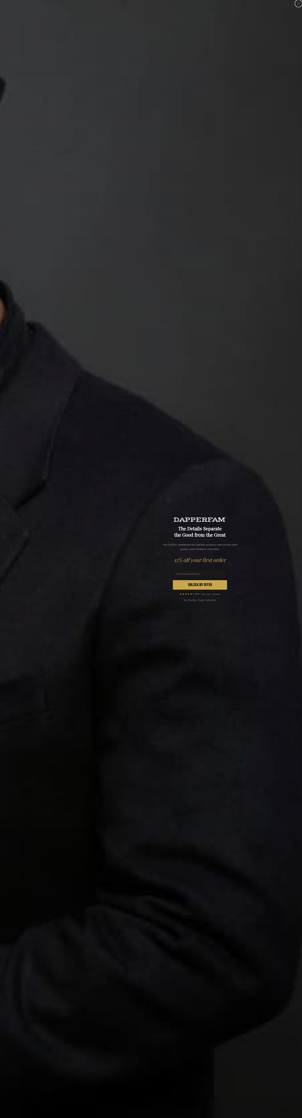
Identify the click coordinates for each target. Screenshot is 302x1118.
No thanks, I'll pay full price (200, 600)
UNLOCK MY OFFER (200, 584)
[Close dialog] (298, 3)
